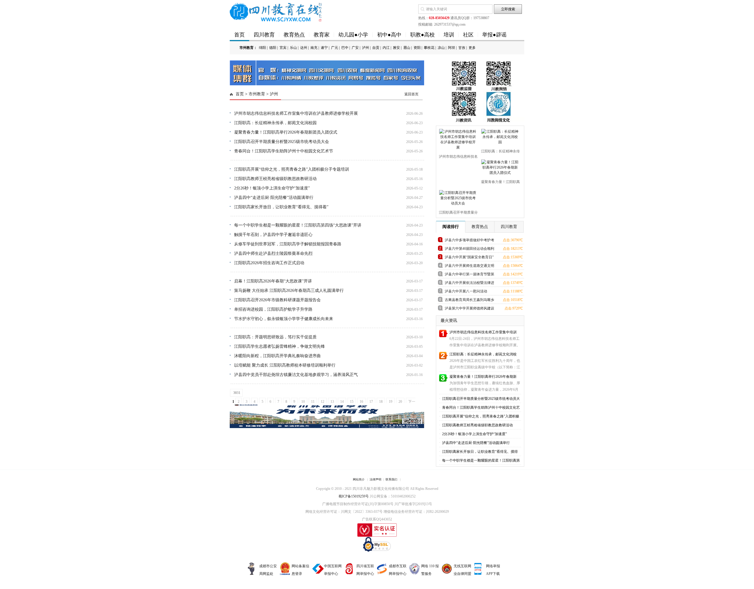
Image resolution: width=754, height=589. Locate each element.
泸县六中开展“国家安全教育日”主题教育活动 (469, 258)
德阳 (272, 48)
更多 (472, 48)
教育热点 (294, 35)
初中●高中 (389, 35)
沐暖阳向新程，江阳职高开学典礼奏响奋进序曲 (277, 356)
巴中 (344, 48)
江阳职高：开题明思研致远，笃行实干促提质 (275, 337)
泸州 (365, 48)
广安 (355, 48)
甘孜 (461, 48)
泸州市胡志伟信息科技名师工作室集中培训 (483, 332)
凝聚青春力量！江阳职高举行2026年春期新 (483, 377)
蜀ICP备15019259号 (353, 496)
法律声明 (375, 479)
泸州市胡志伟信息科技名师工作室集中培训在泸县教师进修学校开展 (296, 113)
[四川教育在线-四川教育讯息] (276, 12)
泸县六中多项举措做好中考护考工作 (469, 241)
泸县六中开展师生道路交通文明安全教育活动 (469, 267)
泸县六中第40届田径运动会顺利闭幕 (469, 250)
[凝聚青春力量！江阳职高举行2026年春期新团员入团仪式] (499, 166)
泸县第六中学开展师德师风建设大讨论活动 (469, 309)
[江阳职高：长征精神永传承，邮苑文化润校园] (499, 136)
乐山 (293, 48)
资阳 (417, 48)
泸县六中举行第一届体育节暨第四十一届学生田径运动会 (469, 275)
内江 (386, 48)
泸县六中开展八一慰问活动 (466, 291)
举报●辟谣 (494, 35)
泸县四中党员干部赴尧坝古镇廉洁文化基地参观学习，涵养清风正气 (296, 374)
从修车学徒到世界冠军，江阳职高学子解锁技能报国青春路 (287, 244)
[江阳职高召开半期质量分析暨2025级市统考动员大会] (457, 197)
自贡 (375, 48)
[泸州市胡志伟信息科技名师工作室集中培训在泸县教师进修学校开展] (457, 138)
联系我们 (391, 479)
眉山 (406, 48)
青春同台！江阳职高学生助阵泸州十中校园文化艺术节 (283, 151)
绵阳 (262, 48)
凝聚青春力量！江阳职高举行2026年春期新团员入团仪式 (285, 132)
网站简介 (359, 479)
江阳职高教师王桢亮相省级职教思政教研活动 (275, 179)
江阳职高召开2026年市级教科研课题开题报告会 (277, 300)
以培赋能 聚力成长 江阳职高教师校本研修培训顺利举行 (284, 365)
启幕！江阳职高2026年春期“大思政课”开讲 (273, 281)
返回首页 (411, 94)
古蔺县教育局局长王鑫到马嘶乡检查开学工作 (469, 301)
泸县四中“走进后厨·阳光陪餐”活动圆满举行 (273, 197)
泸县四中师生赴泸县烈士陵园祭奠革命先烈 (273, 253)
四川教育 (264, 35)
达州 (303, 48)
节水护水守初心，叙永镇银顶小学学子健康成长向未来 (283, 319)
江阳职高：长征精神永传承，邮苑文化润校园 (275, 123)
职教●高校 (422, 35)
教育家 (322, 35)
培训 (449, 35)
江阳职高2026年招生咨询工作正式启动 (269, 263)
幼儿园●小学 (353, 35)
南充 (314, 48)
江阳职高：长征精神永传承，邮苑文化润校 (483, 354)
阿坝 (451, 48)
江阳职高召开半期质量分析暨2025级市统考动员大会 (281, 141)
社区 (468, 35)
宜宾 (283, 48)
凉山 (441, 48)
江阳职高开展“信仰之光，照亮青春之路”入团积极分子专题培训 (291, 169)
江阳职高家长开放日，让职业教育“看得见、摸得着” (281, 207)
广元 (334, 48)
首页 (239, 35)
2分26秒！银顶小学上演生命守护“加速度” (272, 188)
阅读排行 (450, 226)
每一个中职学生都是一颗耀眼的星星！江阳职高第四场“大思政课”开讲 (297, 225)
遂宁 (324, 48)
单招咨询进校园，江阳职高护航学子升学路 (273, 309)
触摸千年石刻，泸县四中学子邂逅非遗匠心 (273, 234)
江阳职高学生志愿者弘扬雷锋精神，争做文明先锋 (279, 346)
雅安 (396, 48)
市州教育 (257, 94)
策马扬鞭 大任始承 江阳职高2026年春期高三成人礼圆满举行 (289, 290)
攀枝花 (429, 48)
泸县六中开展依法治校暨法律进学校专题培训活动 (469, 284)
